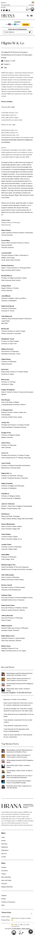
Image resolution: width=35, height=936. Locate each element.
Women (3, 898)
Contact (3, 857)
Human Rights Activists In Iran (16, 692)
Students (4, 895)
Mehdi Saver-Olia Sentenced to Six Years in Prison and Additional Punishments (19, 776)
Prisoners (4, 883)
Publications (4, 850)
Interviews (4, 844)
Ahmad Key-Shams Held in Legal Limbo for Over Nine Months (19, 787)
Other (3, 905)
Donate (25, 24)
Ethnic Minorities (6, 877)
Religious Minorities (7, 887)
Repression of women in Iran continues (15, 699)
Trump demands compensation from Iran (15, 725)
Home (3, 837)
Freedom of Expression (8, 902)
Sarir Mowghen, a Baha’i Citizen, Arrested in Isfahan (19, 771)
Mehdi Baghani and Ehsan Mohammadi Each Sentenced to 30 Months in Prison (19, 674)
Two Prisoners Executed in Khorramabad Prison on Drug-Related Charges (19, 781)
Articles (3, 840)
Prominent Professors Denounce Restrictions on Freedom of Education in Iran (16, 55)
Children (3, 867)
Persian (31, 5)
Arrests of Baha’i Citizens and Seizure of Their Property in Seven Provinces (18, 679)
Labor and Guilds (6, 880)
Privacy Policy (5, 920)
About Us (4, 853)
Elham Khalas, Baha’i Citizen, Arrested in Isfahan (18, 689)
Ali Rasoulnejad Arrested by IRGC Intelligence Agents (20, 684)
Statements (4, 847)
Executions (4, 870)
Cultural (3, 874)
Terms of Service (6, 916)
